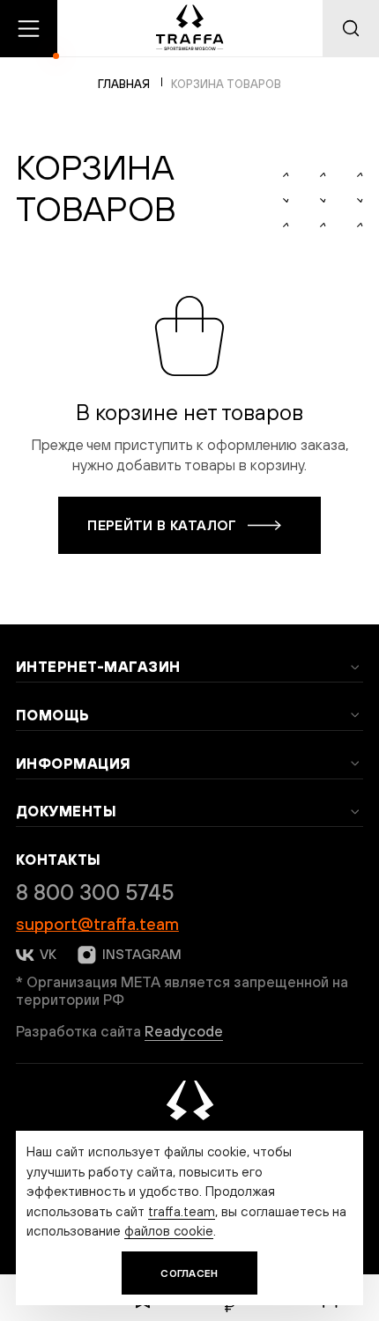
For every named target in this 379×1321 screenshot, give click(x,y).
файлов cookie (168, 1230)
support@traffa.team (97, 924)
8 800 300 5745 (95, 892)
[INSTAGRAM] (85, 954)
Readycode (184, 1031)
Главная (124, 84)
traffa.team (181, 1211)
